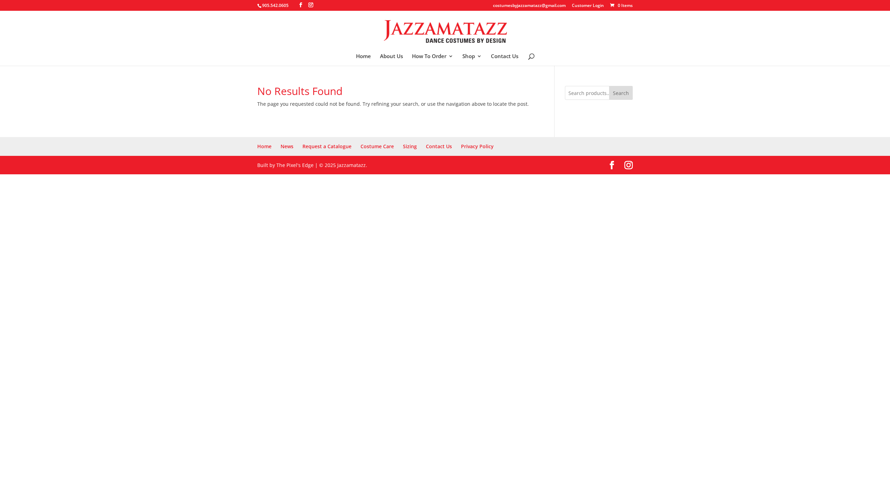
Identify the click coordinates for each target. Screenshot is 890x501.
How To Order (429, 56)
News (287, 146)
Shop (468, 56)
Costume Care (377, 146)
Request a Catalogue (326, 146)
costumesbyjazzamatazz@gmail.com (529, 5)
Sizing (410, 146)
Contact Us (504, 56)
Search (621, 93)
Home (363, 56)
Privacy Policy (477, 146)
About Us (391, 56)
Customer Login (588, 5)
